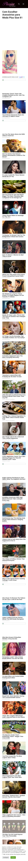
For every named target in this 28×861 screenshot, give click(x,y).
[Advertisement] (14, 36)
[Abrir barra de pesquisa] (19, 4)
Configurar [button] (5, 857)
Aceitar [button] (13, 857)
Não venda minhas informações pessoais (14, 854)
